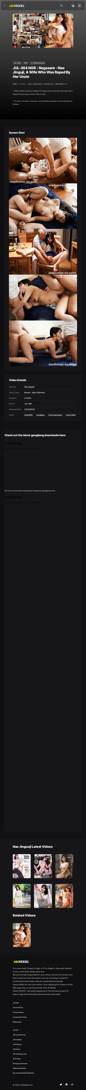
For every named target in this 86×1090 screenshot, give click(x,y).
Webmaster (17, 1022)
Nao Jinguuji (29, 387)
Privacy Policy (18, 1012)
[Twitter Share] (61, 1084)
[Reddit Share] (72, 1084)
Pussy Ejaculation (55, 415)
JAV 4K (15, 1030)
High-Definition (38, 392)
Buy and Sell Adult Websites (23, 1073)
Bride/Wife (29, 415)
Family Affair (71, 415)
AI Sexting (16, 1059)
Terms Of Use (18, 1007)
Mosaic (26, 392)
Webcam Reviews (19, 1068)
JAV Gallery (17, 1040)
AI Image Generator (20, 1063)
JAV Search (17, 1044)
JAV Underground (20, 1054)
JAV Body (16, 1049)
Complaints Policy (20, 1017)
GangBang (41, 415)
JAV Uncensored (19, 1035)
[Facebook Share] (66, 1084)
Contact (16, 1003)
